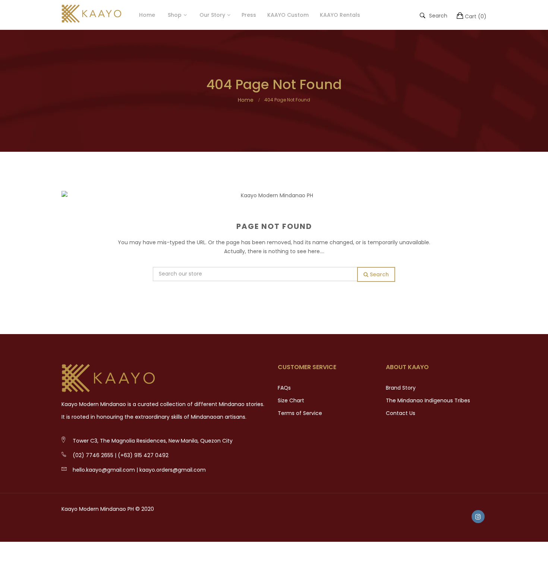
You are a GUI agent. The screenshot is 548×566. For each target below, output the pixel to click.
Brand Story (401, 388)
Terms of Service (300, 413)
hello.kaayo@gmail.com (104, 470)
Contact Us (400, 413)
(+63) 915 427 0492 (143, 455)
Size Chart (291, 400)
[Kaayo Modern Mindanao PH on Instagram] (478, 516)
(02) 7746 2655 (93, 455)
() (475, 16)
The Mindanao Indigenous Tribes (428, 400)
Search (438, 15)
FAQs (284, 388)
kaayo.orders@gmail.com (172, 470)
